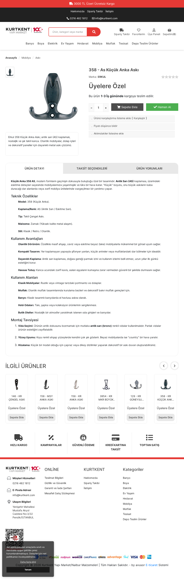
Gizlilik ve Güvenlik (55, 483)
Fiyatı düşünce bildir (105, 125)
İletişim (109, 11)
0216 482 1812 (78, 18)
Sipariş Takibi (95, 11)
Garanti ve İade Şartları (58, 488)
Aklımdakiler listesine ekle (109, 133)
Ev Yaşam (67, 43)
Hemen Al (164, 107)
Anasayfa (11, 57)
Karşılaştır (139, 118)
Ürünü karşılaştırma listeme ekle (112, 118)
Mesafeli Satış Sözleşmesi (60, 493)
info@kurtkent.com (106, 18)
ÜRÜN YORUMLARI (149, 168)
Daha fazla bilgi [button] (28, 561)
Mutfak (110, 43)
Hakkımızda (77, 11)
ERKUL (102, 76)
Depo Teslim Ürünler (145, 43)
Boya (41, 43)
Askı (37, 57)
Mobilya (97, 43)
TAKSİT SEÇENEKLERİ (92, 168)
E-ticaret (152, 565)
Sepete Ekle (128, 107)
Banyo (30, 43)
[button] (174, 365)
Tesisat (123, 43)
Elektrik (53, 43)
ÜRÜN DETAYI (34, 168)
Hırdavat (83, 43)
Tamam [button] (28, 570)
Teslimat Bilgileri (54, 477)
